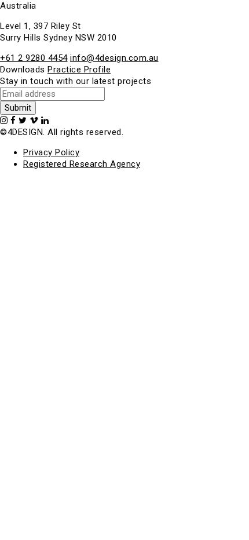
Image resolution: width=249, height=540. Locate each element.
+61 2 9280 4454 (34, 58)
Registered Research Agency (81, 164)
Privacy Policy (51, 152)
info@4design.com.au (114, 58)
